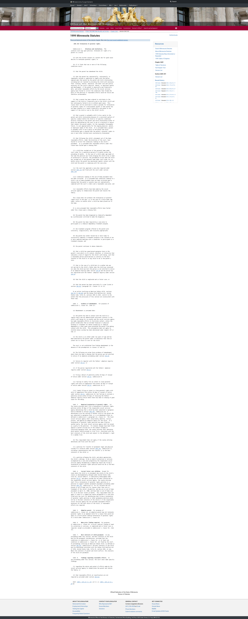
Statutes (101, 28)
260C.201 (98, 448)
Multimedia (122, 5)
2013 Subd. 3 (158, 91)
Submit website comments (133, 611)
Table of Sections (160, 65)
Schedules (93, 5)
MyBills (154, 608)
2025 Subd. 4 (158, 83)
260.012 (78, 286)
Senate (79, 5)
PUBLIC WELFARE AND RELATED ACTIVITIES (97, 31)
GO (97, 28)
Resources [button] (159, 44)
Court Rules (118, 28)
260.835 (80, 293)
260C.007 (92, 411)
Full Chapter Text (160, 67)
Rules (112, 28)
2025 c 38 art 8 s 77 (170, 83)
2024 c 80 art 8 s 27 (170, 88)
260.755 (78, 545)
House (72, 5)
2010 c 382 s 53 (170, 100)
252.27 (78, 478)
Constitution (127, 28)
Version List (158, 70)
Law (115, 5)
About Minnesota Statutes (163, 51)
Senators (102, 608)
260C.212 (79, 170)
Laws (107, 28)
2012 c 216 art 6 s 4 (170, 94)
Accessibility (76, 611)
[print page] (176, 28)
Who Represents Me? (105, 604)
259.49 (98, 270)
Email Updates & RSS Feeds (160, 611)
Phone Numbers (130, 609)
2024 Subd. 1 (158, 85)
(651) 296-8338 (130, 606)
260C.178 (73, 171)
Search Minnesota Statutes (163, 48)
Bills (110, 5)
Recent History (159, 80)
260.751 (73, 293)
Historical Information (79, 604)
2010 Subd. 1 (158, 100)
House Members (104, 606)
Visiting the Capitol (78, 608)
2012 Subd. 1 (158, 94)
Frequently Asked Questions (81, 613)
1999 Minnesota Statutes (77, 31)
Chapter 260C (114, 31)
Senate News (156, 606)
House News (155, 604)
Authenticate (174, 35)
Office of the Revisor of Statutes (91, 24)
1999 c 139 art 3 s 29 (84, 582)
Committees (102, 5)
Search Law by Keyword (150, 28)
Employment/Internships (80, 606)
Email (138, 606)
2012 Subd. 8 (158, 96)
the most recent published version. (117, 40)
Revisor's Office (136, 28)
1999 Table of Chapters (162, 58)
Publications (132, 5)
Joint (85, 5)
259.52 (73, 274)
